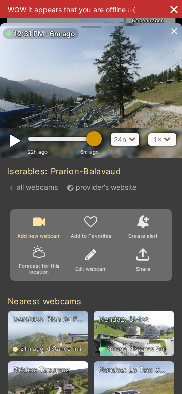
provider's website (106, 187)
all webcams (37, 187)
